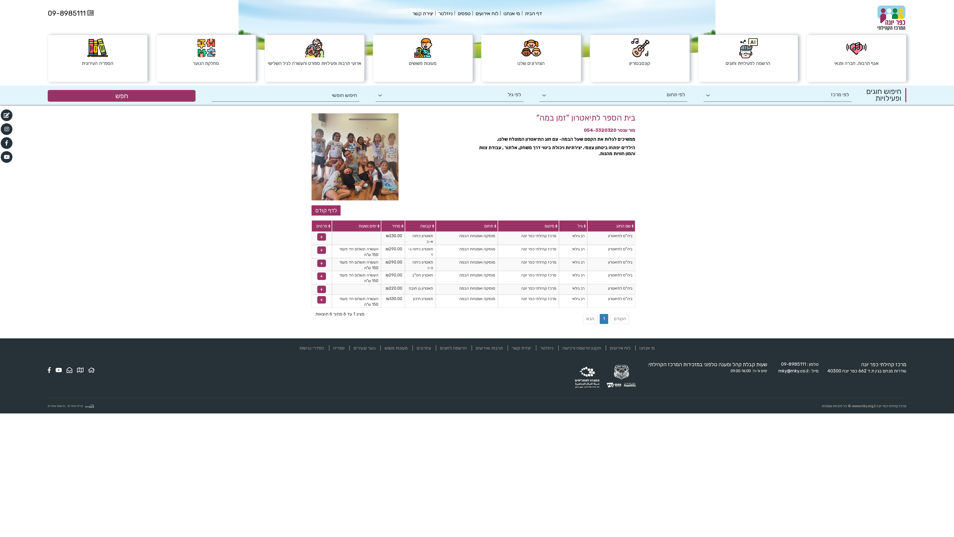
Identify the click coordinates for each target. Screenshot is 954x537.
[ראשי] (91, 370)
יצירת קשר (521, 348)
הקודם (620, 318)
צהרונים (424, 348)
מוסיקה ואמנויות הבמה (477, 235)
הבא (590, 318)
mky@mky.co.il (793, 371)
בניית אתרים (75, 406)
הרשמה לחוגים (453, 348)
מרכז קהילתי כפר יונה (538, 235)
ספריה (339, 348)
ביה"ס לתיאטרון (620, 235)
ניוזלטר (547, 348)
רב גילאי (578, 235)
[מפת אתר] (80, 370)
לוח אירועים (620, 348)
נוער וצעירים (365, 348)
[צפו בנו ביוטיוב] (58, 370)
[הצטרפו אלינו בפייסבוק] (49, 370)
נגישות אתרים (56, 406)
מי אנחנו (647, 348)
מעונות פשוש (396, 348)
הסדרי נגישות (311, 348)
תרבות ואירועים (489, 348)
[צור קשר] (69, 370)
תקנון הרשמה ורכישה (581, 348)
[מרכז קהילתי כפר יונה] (891, 18)
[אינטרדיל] (89, 406)
